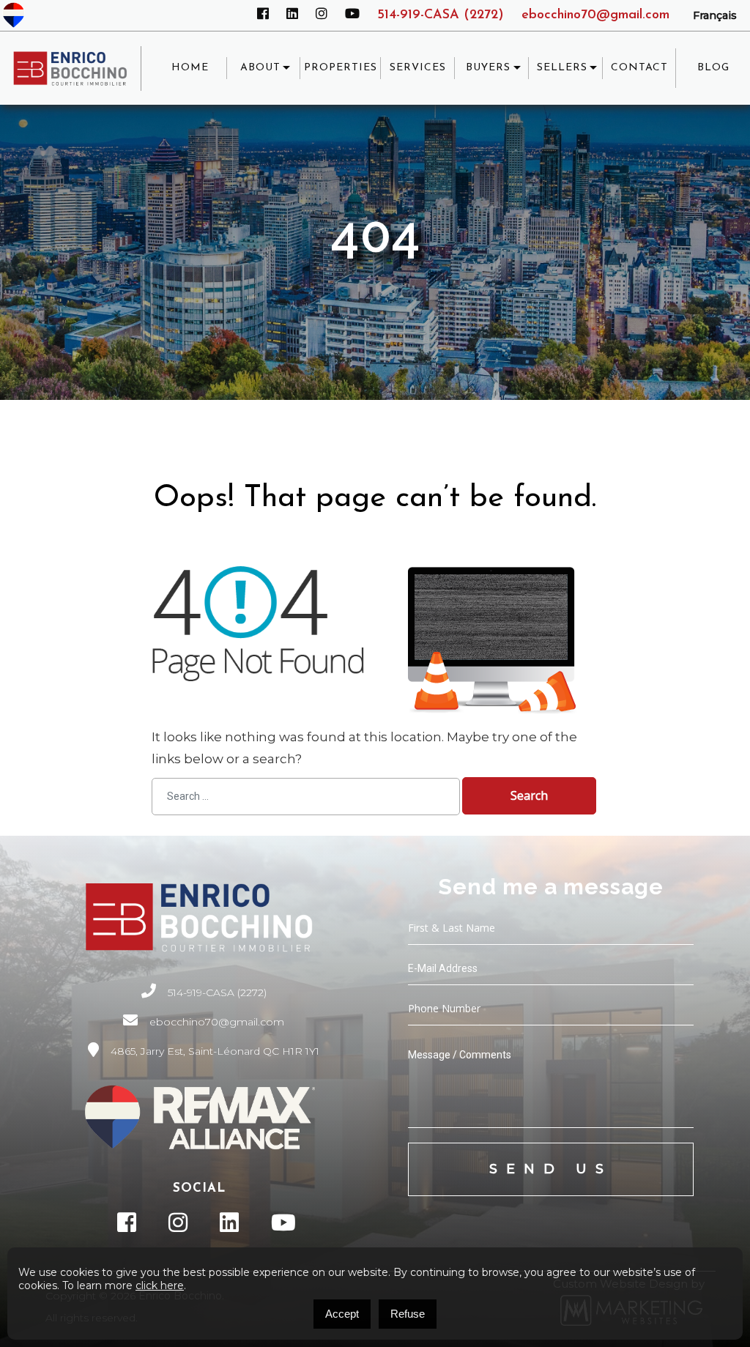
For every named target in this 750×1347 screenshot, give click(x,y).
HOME (190, 67)
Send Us (550, 1169)
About (260, 67)
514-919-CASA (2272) (440, 15)
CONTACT (639, 67)
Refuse (407, 1313)
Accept (342, 1313)
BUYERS (488, 67)
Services (418, 67)
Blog (713, 67)
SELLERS (562, 67)
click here (159, 1285)
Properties (340, 67)
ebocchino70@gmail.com (595, 15)
